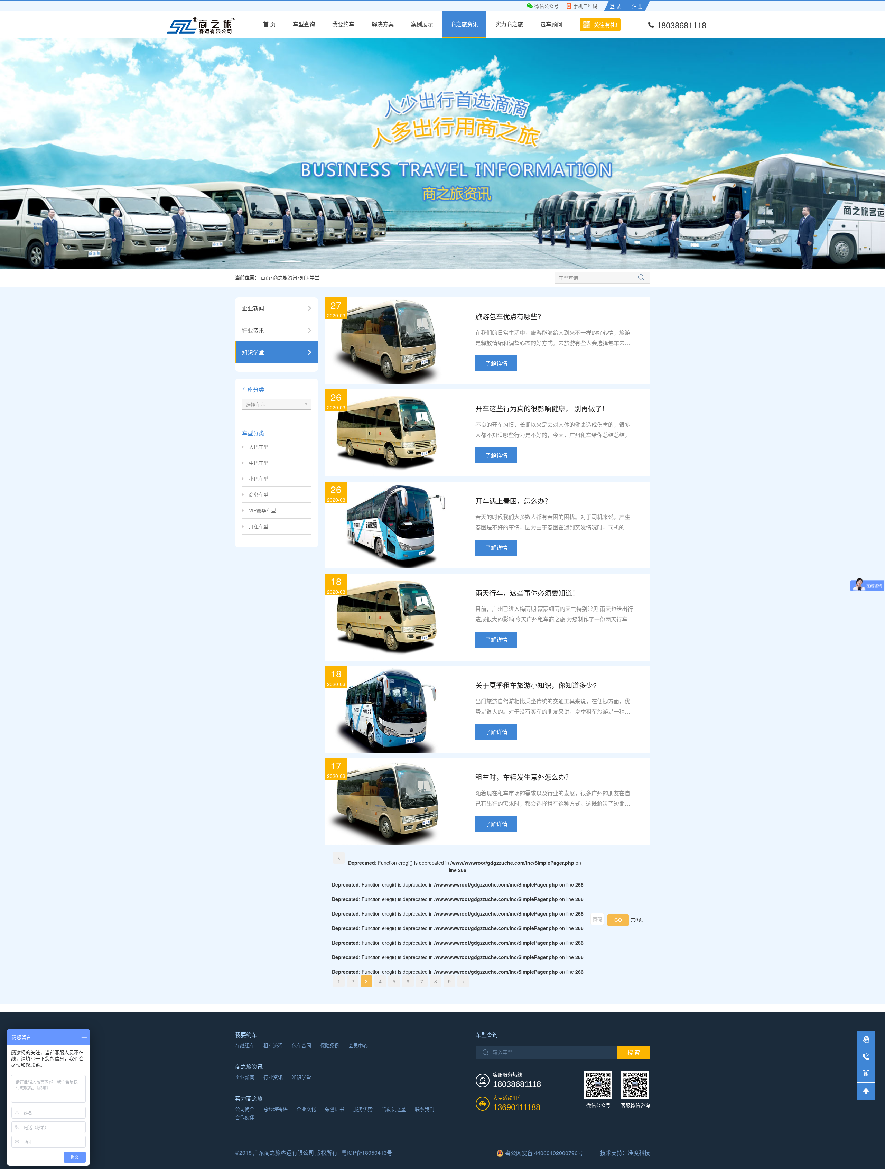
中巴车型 (258, 462)
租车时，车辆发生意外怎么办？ (523, 777)
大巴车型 (258, 446)
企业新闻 (244, 1077)
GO (618, 920)
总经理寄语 (275, 1108)
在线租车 (244, 1045)
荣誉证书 (334, 1108)
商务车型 (258, 494)
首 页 (269, 24)
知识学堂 (309, 277)
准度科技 (639, 1153)
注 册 (637, 5)
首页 (265, 277)
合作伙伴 (244, 1117)
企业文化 (306, 1108)
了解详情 (496, 363)
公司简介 (244, 1108)
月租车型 (258, 526)
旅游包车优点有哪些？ (509, 317)
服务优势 (363, 1108)
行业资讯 (273, 1077)
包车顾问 (551, 24)
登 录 (615, 5)
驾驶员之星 (394, 1108)
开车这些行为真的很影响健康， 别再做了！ (542, 408)
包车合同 (301, 1045)
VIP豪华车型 (262, 510)
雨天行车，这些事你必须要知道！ (527, 593)
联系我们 (424, 1108)
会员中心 (358, 1045)
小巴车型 (258, 478)
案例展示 (422, 24)
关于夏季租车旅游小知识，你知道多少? (536, 685)
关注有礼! (605, 25)
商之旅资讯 (464, 24)
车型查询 (304, 24)
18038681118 (681, 25)
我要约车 (343, 24)
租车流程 (273, 1045)
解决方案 (383, 24)
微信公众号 (546, 5)
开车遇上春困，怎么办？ (513, 501)
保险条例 (329, 1045)
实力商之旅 (509, 24)
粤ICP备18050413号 (367, 1153)
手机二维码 (585, 5)
